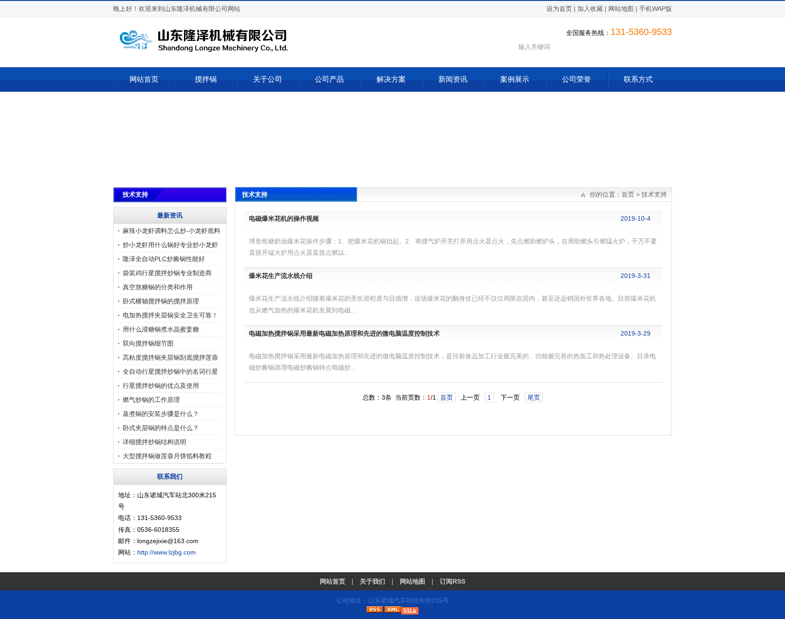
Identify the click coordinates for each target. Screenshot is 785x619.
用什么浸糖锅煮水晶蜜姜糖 (161, 329)
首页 (627, 194)
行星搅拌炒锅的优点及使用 (161, 385)
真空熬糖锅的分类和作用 (158, 287)
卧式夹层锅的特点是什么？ (161, 427)
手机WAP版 (655, 8)
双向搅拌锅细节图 (148, 343)
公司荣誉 (576, 79)
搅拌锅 (206, 79)
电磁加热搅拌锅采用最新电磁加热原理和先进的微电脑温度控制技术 (344, 333)
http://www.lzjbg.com (166, 552)
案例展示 (514, 79)
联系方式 (638, 79)
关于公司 (267, 79)
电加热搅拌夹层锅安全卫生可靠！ (170, 315)
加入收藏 (590, 8)
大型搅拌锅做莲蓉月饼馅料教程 (167, 456)
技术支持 (654, 194)
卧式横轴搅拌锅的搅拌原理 (161, 301)
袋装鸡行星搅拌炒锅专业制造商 (167, 273)
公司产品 (329, 79)
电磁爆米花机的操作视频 (284, 218)
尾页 (533, 397)
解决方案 (391, 79)
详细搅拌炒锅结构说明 (154, 442)
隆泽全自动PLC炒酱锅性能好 (164, 258)
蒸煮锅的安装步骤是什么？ (161, 413)
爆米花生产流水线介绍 (281, 275)
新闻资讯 (452, 79)
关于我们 (372, 581)
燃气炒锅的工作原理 (151, 399)
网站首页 (144, 79)
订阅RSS (452, 581)
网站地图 (621, 8)
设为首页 (559, 8)
